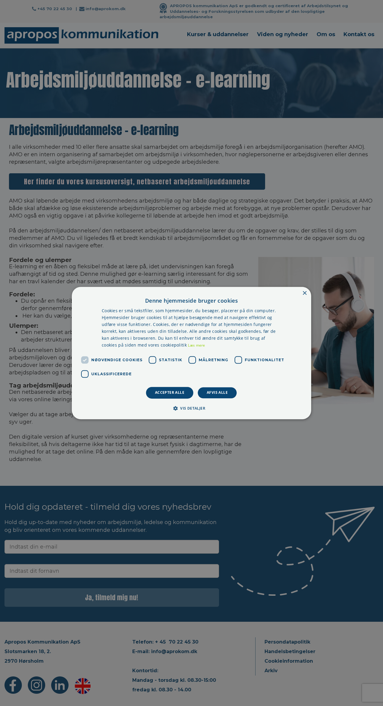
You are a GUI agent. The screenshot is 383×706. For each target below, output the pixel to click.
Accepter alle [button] (169, 392)
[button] (191, 408)
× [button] (304, 293)
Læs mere (196, 345)
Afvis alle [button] (217, 392)
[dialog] (191, 353)
